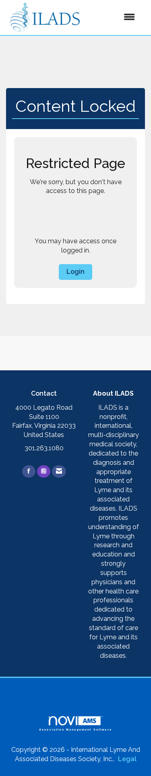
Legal (127, 759)
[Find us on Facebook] (28, 471)
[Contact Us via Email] (59, 471)
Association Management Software (75, 729)
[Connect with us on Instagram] (43, 471)
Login (75, 271)
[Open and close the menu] (113, 17)
